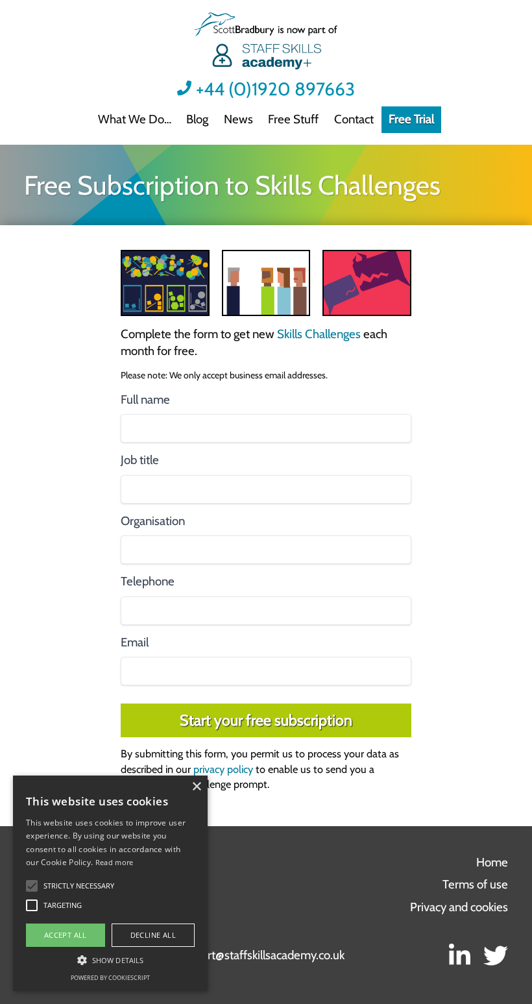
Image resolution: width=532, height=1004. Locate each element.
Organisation (153, 520)
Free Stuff (293, 119)
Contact (354, 119)
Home (492, 862)
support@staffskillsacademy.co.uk (260, 955)
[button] (78, 886)
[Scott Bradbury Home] (265, 42)
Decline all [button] (153, 935)
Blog (197, 119)
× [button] (196, 787)
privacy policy (223, 769)
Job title (140, 459)
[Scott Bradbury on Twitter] (495, 956)
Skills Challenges (319, 333)
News (238, 119)
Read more (114, 862)
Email (135, 642)
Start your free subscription (266, 720)
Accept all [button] (65, 935)
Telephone (148, 581)
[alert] (110, 883)
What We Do (131, 119)
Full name (145, 399)
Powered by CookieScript (110, 977)
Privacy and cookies (459, 907)
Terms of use (475, 884)
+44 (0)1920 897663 (275, 89)
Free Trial (411, 119)
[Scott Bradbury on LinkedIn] (459, 956)
